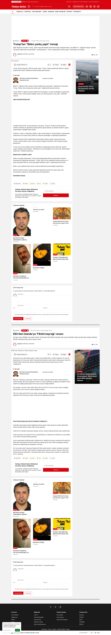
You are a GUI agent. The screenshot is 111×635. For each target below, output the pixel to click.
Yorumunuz (21, 294)
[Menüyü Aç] (28, 6)
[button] (90, 6)
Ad (14, 307)
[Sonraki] (97, 77)
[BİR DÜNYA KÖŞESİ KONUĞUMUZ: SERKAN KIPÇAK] (27, 80)
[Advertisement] (55, 26)
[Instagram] (60, 607)
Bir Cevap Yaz (18, 287)
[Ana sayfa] (12, 11)
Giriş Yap (28, 318)
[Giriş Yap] (94, 6)
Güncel (19, 54)
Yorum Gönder (18, 318)
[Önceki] (77, 77)
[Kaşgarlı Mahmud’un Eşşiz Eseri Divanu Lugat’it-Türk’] (62, 224)
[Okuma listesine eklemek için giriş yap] (69, 64)
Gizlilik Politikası (7, 630)
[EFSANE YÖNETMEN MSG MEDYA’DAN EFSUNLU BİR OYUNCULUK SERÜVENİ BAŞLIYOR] (62, 262)
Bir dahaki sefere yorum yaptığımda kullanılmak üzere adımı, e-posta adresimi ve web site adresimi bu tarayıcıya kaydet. (41, 314)
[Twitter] (55, 607)
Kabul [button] (17, 630)
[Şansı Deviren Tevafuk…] (87, 77)
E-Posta (45, 307)
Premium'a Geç (80, 6)
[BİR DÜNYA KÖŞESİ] (42, 262)
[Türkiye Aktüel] (18, 6)
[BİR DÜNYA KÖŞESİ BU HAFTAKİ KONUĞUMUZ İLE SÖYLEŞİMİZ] (22, 262)
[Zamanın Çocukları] (57, 80)
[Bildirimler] (98, 6)
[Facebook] (50, 607)
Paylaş (98, 632)
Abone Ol (55, 195)
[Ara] (86, 6)
